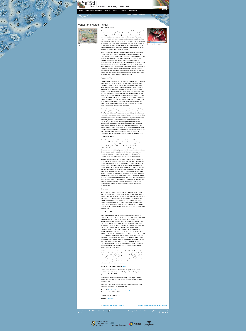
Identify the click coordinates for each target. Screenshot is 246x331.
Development (133, 10)
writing (128, 290)
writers (123, 290)
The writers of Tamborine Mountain (113, 305)
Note (124, 266)
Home (81, 10)
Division (115, 10)
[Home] (123, 8)
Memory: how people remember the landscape (152, 305)
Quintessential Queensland (94, 10)
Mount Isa (117, 290)
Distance (107, 10)
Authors (105, 311)
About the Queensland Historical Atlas (89, 311)
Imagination (142, 14)
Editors (111, 311)
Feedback (81, 313)
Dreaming (123, 10)
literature (111, 290)
